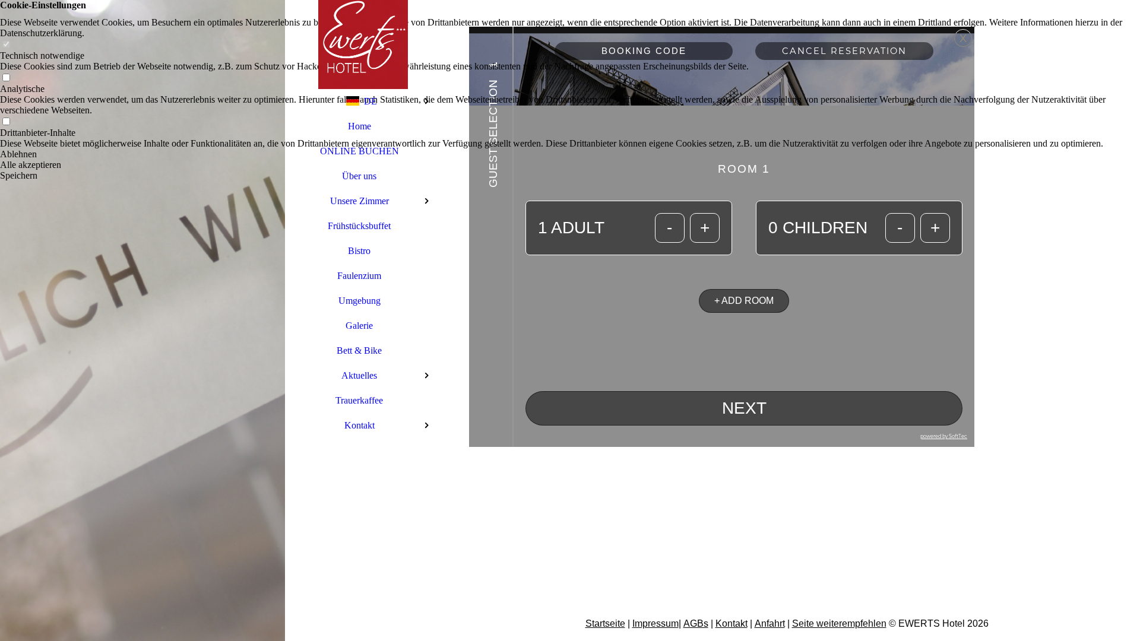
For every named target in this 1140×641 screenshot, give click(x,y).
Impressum (655, 623)
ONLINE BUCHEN (359, 151)
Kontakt (359, 425)
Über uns (359, 176)
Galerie (359, 325)
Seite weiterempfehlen (839, 623)
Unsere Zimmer (359, 201)
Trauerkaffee (359, 400)
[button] (570, 154)
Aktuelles (359, 375)
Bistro (359, 251)
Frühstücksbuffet (359, 226)
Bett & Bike (359, 350)
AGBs (695, 623)
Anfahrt (770, 623)
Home (359, 126)
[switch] (6, 45)
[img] (142, 320)
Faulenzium (359, 276)
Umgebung (359, 301)
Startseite (605, 623)
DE (370, 101)
